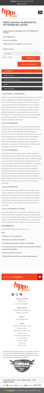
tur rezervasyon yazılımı (22, 390)
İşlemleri (22, 3)
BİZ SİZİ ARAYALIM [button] (29, 64)
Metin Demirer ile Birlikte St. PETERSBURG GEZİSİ (19, 23)
